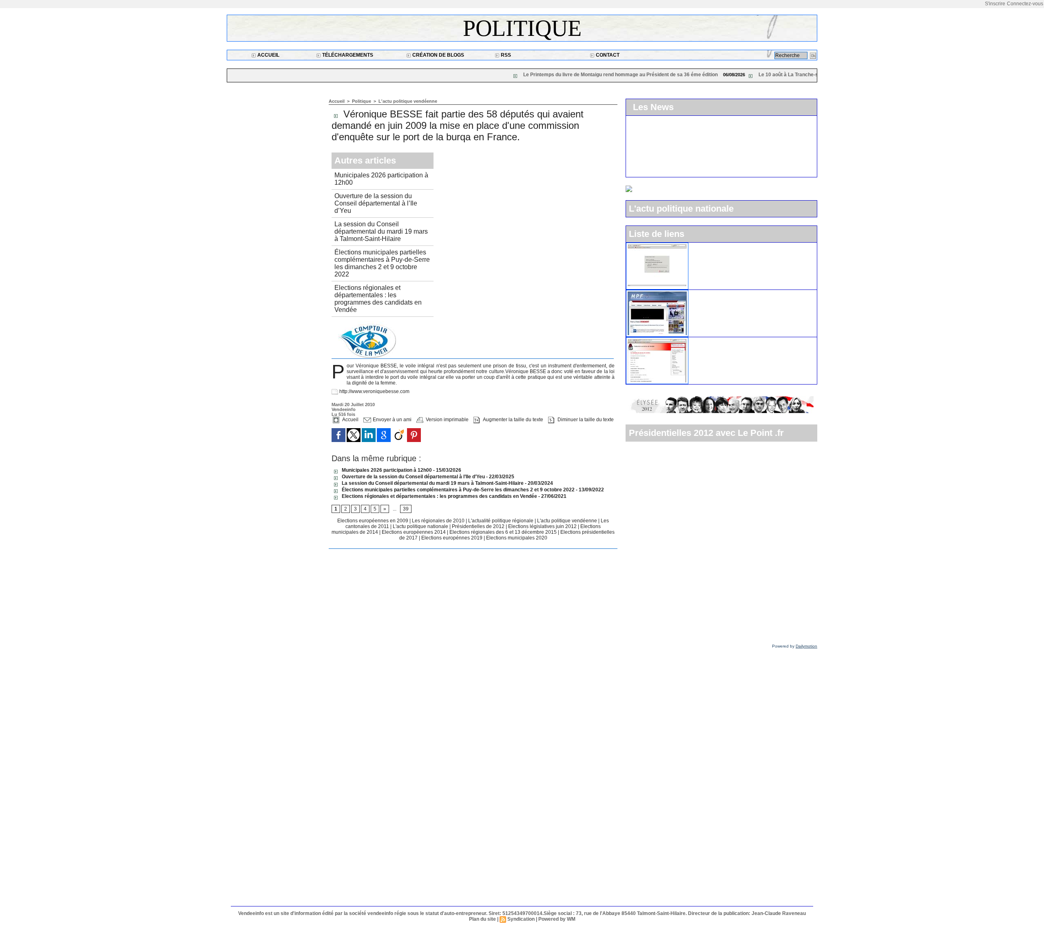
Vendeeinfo (666, 170)
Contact (607, 55)
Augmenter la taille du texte (512, 419)
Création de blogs (437, 55)
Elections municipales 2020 (516, 538)
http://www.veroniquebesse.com (374, 391)
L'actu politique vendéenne (407, 101)
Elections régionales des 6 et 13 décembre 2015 (503, 532)
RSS (505, 55)
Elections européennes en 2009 (373, 521)
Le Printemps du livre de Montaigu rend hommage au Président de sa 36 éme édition (532, 74)
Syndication (521, 919)
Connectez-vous (1025, 4)
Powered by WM (556, 919)
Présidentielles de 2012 (479, 526)
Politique (522, 28)
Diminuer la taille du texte (585, 419)
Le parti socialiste (714, 340)
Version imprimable (447, 419)
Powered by (794, 646)
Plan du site (482, 919)
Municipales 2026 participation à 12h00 (386, 470)
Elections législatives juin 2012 (543, 526)
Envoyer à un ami (391, 419)
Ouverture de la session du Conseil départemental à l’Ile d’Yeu (375, 203)
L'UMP (701, 246)
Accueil (267, 55)
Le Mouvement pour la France (731, 293)
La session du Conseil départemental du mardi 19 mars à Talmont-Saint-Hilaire (381, 231)
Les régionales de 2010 (439, 521)
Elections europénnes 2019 (451, 538)
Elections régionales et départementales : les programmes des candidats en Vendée (378, 298)
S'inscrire (995, 4)
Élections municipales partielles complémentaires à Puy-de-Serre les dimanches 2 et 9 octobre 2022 (382, 263)
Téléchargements (347, 55)
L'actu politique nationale (421, 526)
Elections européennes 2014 (414, 532)
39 (406, 509)
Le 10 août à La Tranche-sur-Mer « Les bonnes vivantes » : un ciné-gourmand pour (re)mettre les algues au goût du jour (808, 74)
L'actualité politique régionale (501, 521)
